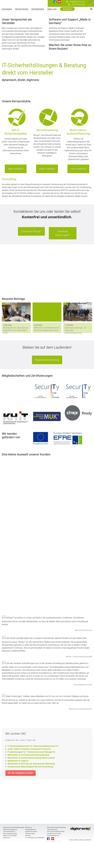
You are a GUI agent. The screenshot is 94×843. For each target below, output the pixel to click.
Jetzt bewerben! (11, 282)
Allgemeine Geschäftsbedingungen (13, 827)
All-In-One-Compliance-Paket (55, 831)
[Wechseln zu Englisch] (90, 2)
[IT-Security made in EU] (78, 391)
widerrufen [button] (88, 840)
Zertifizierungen (30, 833)
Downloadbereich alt (53, 835)
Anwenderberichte (30, 829)
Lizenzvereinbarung (9, 831)
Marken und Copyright (10, 835)
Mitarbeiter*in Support (18, 761)
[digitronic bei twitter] (59, 4)
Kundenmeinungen (31, 831)
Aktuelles (28, 835)
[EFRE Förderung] (57, 438)
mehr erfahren (16, 168)
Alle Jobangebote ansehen (22, 773)
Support (67, 9)
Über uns (52, 9)
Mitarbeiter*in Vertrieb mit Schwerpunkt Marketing (31, 764)
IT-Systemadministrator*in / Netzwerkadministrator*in (33, 746)
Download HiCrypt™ (31, 231)
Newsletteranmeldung (47, 359)
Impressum (6, 837)
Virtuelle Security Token (54, 833)
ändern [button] (76, 840)
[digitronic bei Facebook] (55, 1)
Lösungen (7, 9)
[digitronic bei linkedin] (55, 4)
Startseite (17, 3)
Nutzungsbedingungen (10, 833)
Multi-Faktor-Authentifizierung (56, 827)
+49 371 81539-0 (78, 4)
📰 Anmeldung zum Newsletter (34, 837)
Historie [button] (81, 840)
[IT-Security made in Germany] (47, 391)
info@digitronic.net (76, 2)
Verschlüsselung (52, 829)
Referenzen (37, 9)
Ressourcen (21, 9)
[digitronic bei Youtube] (59, 1)
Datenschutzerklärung (10, 829)
